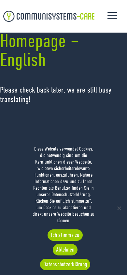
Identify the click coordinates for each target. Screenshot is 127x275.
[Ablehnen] (119, 208)
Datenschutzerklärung (65, 265)
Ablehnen (65, 250)
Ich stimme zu (65, 235)
